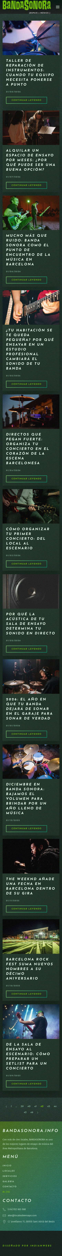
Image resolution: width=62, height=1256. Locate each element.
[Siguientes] (37, 1112)
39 (22, 1106)
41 (35, 1106)
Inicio (7, 1166)
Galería (8, 1182)
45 (25, 1112)
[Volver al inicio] (27, 7)
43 (48, 1106)
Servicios (10, 1176)
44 (55, 1106)
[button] (57, 7)
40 (28, 1106)
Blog (6, 1192)
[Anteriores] (6, 1106)
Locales (9, 1171)
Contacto (10, 1187)
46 (31, 1112)
